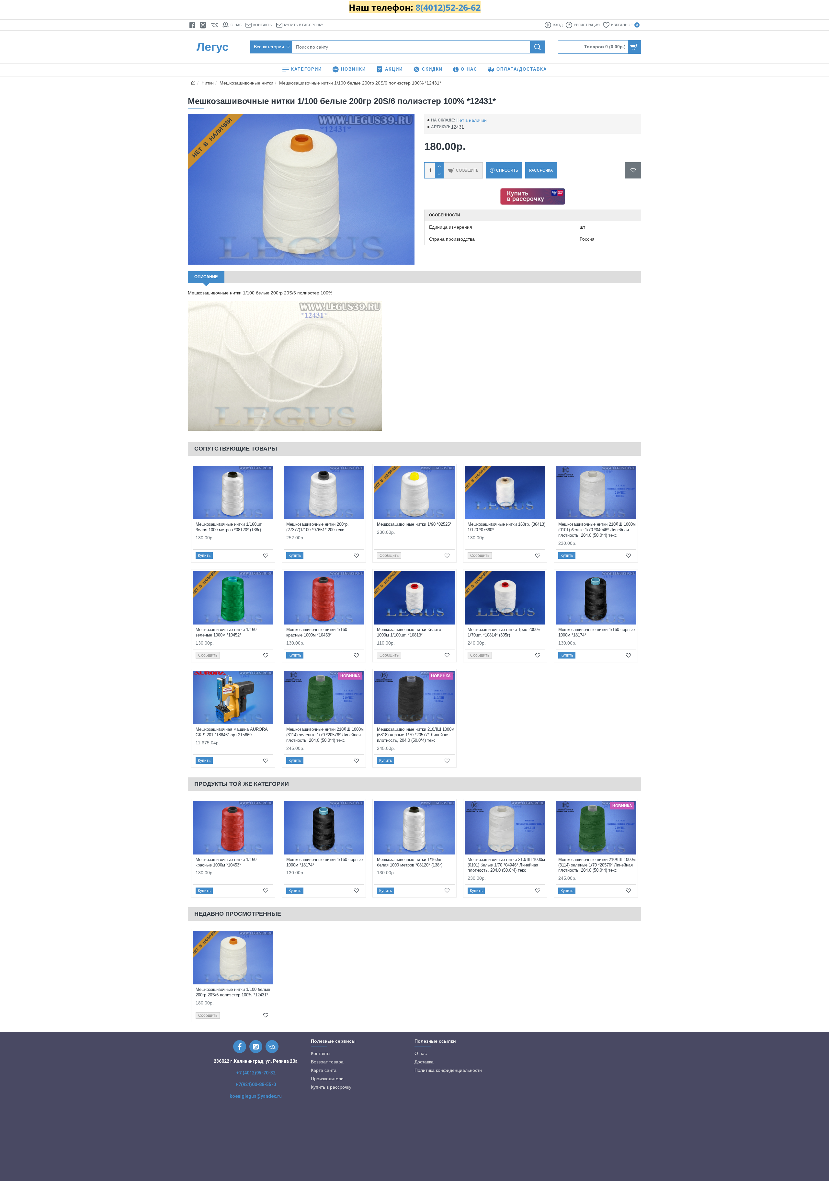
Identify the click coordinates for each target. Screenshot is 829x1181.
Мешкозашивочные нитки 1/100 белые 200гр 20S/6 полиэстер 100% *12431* (233, 992)
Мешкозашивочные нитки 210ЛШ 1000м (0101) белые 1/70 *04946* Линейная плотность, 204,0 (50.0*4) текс (597, 530)
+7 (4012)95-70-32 (256, 1072)
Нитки (207, 83)
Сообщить (389, 555)
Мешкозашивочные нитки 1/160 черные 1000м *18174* (596, 632)
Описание (206, 276)
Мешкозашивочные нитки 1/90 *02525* (414, 524)
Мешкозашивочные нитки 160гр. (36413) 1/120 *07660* (506, 527)
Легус (213, 46)
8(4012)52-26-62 (448, 7)
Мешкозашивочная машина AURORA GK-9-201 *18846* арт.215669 (231, 732)
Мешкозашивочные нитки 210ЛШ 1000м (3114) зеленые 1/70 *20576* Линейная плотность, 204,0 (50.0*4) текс (325, 735)
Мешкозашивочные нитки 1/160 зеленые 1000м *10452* (226, 632)
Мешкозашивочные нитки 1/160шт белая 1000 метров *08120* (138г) (229, 527)
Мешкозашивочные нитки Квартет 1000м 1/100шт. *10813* (410, 632)
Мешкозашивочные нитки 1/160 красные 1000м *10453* (316, 632)
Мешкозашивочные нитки (246, 83)
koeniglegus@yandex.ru (256, 1096)
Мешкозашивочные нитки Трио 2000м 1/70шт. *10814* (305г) (504, 632)
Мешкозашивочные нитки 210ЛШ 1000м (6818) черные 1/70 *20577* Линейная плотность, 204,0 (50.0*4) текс (415, 735)
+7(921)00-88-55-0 (255, 1084)
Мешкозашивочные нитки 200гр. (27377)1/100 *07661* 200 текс (317, 527)
